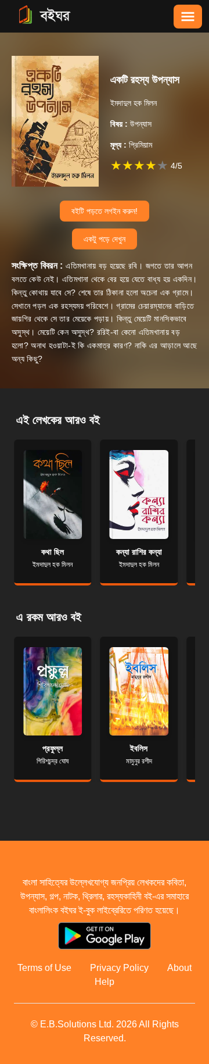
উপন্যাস (131, 123)
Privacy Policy (119, 968)
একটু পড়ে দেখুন (104, 239)
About (179, 968)
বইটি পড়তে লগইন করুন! (104, 211)
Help (104, 982)
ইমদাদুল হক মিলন (133, 103)
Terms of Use (44, 968)
